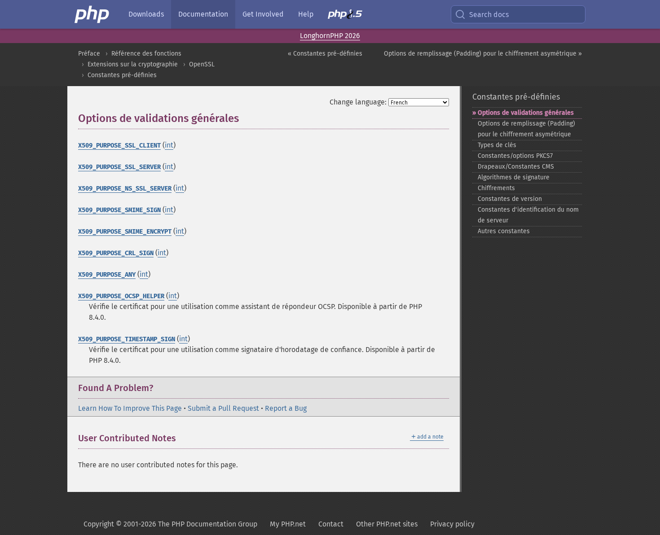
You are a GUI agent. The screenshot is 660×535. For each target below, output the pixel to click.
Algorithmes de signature (514, 177)
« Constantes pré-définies (325, 53)
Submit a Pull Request (223, 408)
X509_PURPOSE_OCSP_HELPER (121, 296)
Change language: (358, 102)
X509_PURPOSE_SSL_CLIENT (119, 145)
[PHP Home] (92, 14)
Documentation (203, 14)
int (169, 145)
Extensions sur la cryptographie (133, 64)
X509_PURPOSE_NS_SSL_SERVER (125, 188)
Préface (89, 53)
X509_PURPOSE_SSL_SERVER (119, 167)
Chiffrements (496, 188)
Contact (330, 524)
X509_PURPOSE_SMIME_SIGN (119, 210)
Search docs (489, 14)
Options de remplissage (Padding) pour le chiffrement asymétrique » (483, 53)
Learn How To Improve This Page (130, 408)
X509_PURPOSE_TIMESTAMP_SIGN (126, 339)
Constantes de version (510, 199)
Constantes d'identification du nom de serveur (528, 215)
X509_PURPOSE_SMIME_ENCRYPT (125, 231)
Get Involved (263, 14)
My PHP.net (288, 524)
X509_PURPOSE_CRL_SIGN (116, 253)
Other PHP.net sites (387, 524)
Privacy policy (452, 524)
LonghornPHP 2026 (330, 35)
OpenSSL (202, 64)
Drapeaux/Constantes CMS (516, 166)
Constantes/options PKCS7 (515, 156)
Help (305, 14)
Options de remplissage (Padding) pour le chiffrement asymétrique (526, 129)
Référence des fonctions (146, 53)
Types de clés (497, 145)
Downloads (146, 14)
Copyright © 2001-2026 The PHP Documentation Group (170, 524)
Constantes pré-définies (122, 75)
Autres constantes (504, 231)
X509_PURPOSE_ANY (107, 274)
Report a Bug (286, 408)
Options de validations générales (526, 113)
